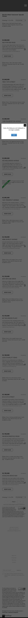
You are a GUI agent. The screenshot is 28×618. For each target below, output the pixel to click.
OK (14, 135)
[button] (14, 541)
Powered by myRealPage (13, 612)
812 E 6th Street (8, 397)
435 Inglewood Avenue (10, 161)
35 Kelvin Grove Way (9, 476)
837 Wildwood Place (9, 318)
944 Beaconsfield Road (10, 436)
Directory (14, 560)
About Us (14, 555)
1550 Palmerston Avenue (11, 121)
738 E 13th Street (8, 82)
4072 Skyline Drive (9, 279)
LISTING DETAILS (7, 56)
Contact (14, 562)
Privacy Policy (5, 612)
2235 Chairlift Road (9, 357)
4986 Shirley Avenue (9, 239)
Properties (14, 557)
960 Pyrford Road (8, 42)
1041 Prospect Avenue (10, 200)
